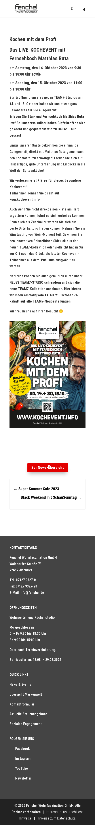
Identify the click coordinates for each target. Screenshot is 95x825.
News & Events (20, 684)
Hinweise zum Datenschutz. (56, 818)
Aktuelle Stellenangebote (28, 714)
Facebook (22, 749)
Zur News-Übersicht (47, 467)
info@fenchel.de (32, 593)
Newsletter (23, 778)
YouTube (21, 768)
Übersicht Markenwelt (26, 694)
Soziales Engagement (26, 724)
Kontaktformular (22, 704)
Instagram (22, 758)
